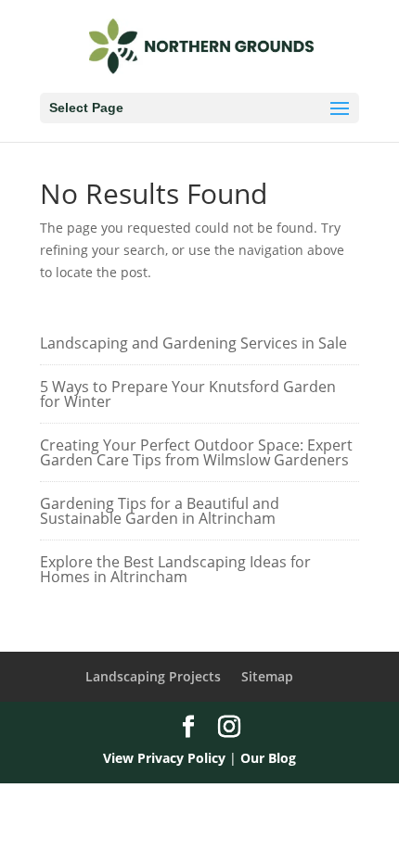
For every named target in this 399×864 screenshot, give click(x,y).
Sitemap (267, 676)
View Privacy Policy (164, 758)
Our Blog (268, 758)
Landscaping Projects (153, 676)
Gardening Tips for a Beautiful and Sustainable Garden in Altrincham (159, 510)
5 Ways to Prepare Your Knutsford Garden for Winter (188, 394)
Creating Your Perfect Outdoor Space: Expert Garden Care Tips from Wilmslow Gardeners (196, 452)
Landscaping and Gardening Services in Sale (193, 343)
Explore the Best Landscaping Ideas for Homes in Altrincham (175, 569)
